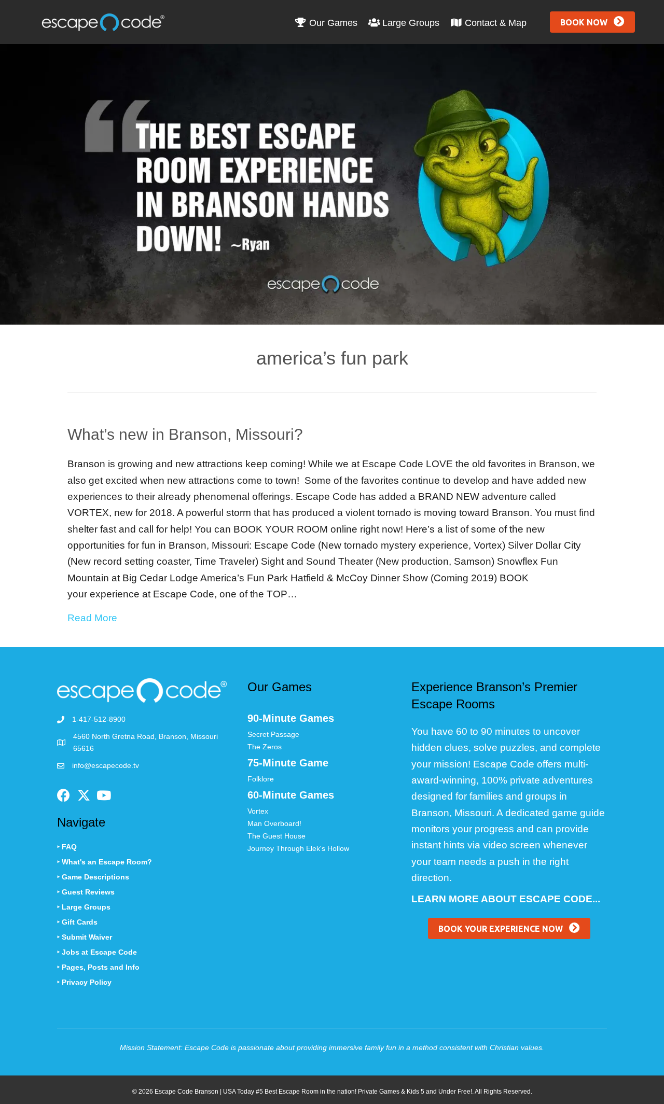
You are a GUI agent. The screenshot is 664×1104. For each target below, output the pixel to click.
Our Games (332, 23)
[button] (592, 22)
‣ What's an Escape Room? (104, 862)
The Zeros (264, 747)
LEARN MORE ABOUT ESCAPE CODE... (505, 898)
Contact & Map (494, 23)
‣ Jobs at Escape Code (97, 952)
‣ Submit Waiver (84, 937)
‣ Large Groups (83, 907)
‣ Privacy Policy (84, 982)
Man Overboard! (274, 823)
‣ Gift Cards (77, 922)
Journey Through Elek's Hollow (298, 848)
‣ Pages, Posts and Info (98, 967)
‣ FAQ (67, 847)
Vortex (257, 811)
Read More (92, 617)
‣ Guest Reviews (86, 892)
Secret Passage (273, 734)
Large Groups (409, 23)
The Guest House (276, 836)
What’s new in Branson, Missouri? (185, 434)
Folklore (260, 779)
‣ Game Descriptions (93, 877)
